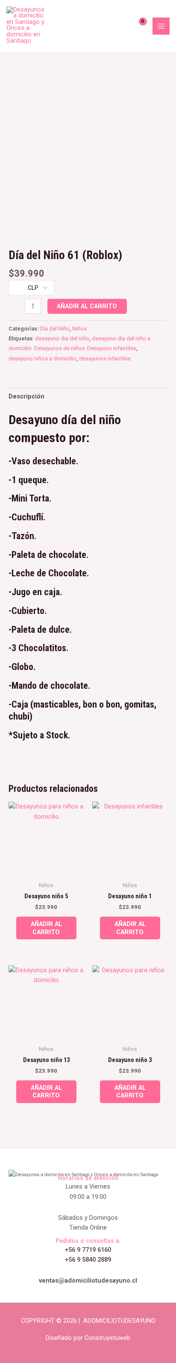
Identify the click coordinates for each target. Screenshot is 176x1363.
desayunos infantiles (105, 358)
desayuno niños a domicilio (42, 358)
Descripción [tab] (26, 396)
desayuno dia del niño (62, 338)
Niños (79, 328)
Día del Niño (55, 328)
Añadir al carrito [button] (46, 928)
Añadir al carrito (87, 306)
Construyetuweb (107, 1338)
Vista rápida (46, 869)
